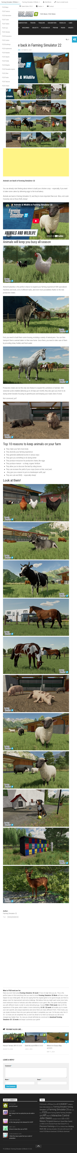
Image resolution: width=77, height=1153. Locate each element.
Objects (35, 28)
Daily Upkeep (47, 1107)
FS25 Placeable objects (8, 69)
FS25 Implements (7, 48)
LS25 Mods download (63, 1131)
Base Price (53, 1104)
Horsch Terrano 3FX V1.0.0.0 (12, 1046)
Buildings (25, 28)
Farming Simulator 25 (59, 1109)
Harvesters (22, 23)
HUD (48, 1116)
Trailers (41, 23)
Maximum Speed (59, 1121)
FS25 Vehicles (6, 32)
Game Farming (51, 1113)
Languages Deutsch (56, 1118)
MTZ (47, 1124)
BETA (58, 1104)
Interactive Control (60, 1115)
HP (44, 1115)
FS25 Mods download (49, 1131)
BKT (66, 1104)
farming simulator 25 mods (55, 1129)
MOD (42, 1124)
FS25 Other (5, 73)
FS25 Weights (6, 65)
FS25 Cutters (5, 40)
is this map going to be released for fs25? (21, 1122)
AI (49, 1104)
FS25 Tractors (6, 11)
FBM (70, 1110)
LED (63, 1119)
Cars (70, 23)
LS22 (67, 1118)
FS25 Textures (6, 81)
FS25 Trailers (5, 24)
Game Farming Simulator (64, 1113)
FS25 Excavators (7, 36)
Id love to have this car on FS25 (18, 1129)
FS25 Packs (5, 77)
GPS (41, 1116)
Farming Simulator (60, 1107)
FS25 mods (43, 1104)
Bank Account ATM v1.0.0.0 (34, 1046)
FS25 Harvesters (6, 15)
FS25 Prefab (5, 61)
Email (39, 1079)
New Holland (61, 1124)
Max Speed (68, 1121)
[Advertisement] (36, 162)
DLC (52, 1107)
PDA (68, 1124)
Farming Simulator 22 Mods (30, 2)
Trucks (32, 23)
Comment (8, 1066)
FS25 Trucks (5, 19)
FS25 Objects (6, 57)
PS (55, 1126)
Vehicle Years (64, 1126)
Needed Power (53, 1124)
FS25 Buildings (6, 44)
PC (66, 1124)
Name (7, 1079)
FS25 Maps (5, 7)
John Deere (46, 1118)
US (59, 1126)
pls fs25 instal (13, 1106)
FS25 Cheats (5, 86)
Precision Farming (47, 1126)
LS (64, 1118)
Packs (63, 28)
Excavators (52, 23)
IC (50, 1116)
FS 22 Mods (6, 1149)
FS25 (44, 1112)
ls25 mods (66, 1129)
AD (47, 1104)
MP (45, 1124)
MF (40, 1124)
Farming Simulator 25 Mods (10, 2)
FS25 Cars (5, 28)
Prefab (55, 28)
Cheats (70, 28)
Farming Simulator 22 (13, 917)
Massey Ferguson (47, 1121)
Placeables (45, 28)
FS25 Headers (6, 53)
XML (45, 1129)
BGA (62, 1104)
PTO (57, 1126)
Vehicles (62, 23)
